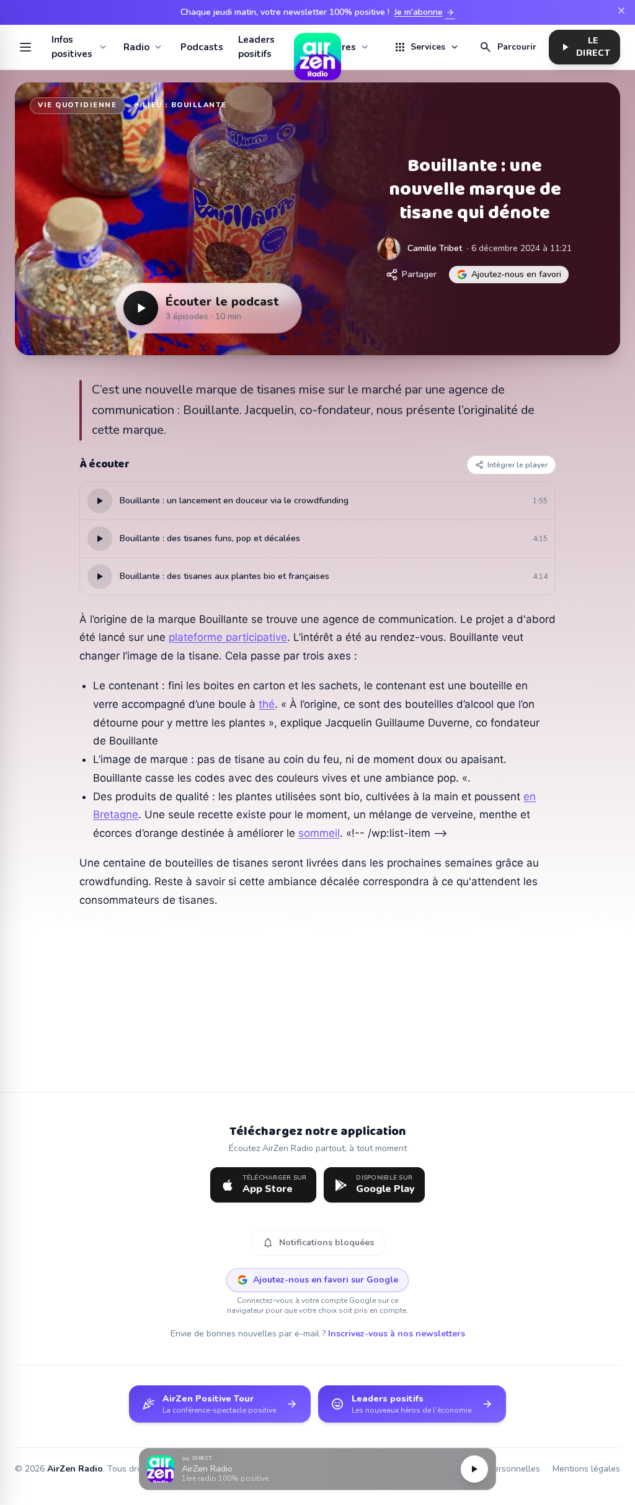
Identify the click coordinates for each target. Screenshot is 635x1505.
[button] (317, 1469)
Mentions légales (586, 1469)
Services (426, 47)
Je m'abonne (424, 12)
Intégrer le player (517, 465)
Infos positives (71, 46)
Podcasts (201, 47)
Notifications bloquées (318, 1242)
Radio (136, 47)
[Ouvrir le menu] (26, 47)
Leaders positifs (256, 46)
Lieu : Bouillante (185, 105)
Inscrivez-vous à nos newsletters (396, 1333)
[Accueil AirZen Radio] (317, 47)
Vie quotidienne (77, 105)
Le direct (584, 47)
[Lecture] (474, 1469)
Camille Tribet (434, 248)
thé (267, 704)
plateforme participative (228, 637)
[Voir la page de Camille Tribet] (389, 248)
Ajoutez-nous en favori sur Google (325, 1280)
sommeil (319, 833)
